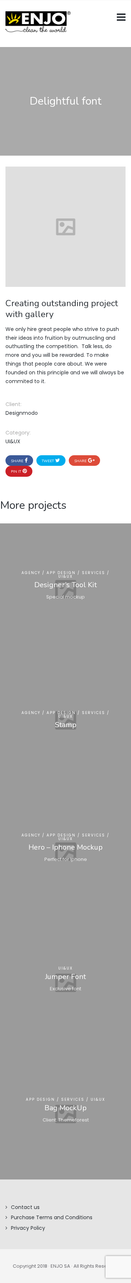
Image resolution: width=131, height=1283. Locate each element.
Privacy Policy (28, 1228)
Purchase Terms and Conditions (51, 1217)
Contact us (25, 1207)
